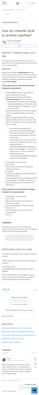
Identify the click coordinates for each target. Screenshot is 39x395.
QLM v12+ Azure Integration (11, 342)
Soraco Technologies (8, 9)
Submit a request (27, 310)
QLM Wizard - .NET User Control (13, 339)
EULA (17, 227)
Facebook (3, 289)
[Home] (17, 4)
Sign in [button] (33, 3)
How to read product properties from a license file (18, 335)
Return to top (6, 316)
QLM (18, 9)
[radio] (14, 300)
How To (23, 9)
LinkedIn (8, 289)
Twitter (6, 289)
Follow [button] (19, 46)
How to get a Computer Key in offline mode (16, 328)
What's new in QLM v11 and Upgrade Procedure (18, 332)
